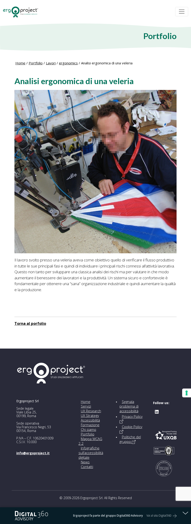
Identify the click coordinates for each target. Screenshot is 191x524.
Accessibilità (90, 420)
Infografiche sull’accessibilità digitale (90, 453)
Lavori (51, 63)
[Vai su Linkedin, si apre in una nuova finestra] (157, 411)
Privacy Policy (132, 416)
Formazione (90, 424)
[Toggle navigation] (181, 11)
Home (20, 63)
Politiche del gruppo (130, 439)
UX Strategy (90, 415)
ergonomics (68, 63)
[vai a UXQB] (166, 437)
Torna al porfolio (30, 323)
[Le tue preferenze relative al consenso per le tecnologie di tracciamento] (186, 393)
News (85, 462)
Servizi (86, 406)
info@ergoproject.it (33, 453)
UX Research (91, 411)
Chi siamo (88, 429)
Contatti (87, 466)
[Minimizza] (185, 513)
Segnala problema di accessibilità (129, 406)
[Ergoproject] (22, 12)
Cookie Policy (132, 426)
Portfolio (36, 63)
